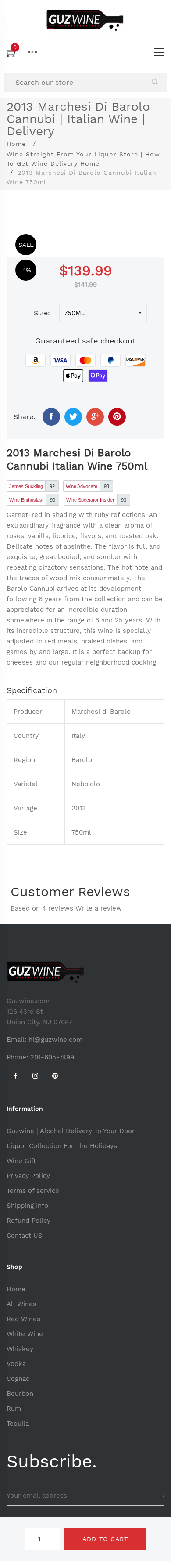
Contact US (25, 1235)
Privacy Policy (28, 1176)
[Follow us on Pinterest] (117, 417)
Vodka (16, 1364)
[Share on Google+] (95, 417)
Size (41, 313)
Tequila (18, 1423)
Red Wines (23, 1319)
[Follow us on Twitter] (73, 417)
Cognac (18, 1379)
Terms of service (33, 1191)
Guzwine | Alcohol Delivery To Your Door (71, 1131)
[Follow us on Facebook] (51, 417)
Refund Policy (28, 1221)
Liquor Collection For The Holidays (62, 1146)
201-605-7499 (52, 1057)
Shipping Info (27, 1206)
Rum (14, 1409)
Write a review (98, 908)
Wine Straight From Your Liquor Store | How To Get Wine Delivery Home (83, 159)
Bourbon (20, 1394)
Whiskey (20, 1349)
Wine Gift (21, 1161)
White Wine (25, 1334)
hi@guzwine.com (55, 1040)
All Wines (21, 1304)
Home (16, 143)
